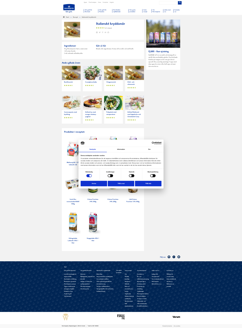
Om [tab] (149, 149)
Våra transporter (84, 289)
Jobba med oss (155, 270)
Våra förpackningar (85, 286)
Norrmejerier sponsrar (70, 284)
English (112, 2)
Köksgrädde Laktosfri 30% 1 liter (73, 241)
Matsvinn (82, 274)
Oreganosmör (111, 82)
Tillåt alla (148, 183)
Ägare (85, 2)
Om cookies (177, 326)
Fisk (126, 274)
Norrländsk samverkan (70, 281)
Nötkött (127, 284)
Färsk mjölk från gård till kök (104, 281)
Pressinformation (167, 326)
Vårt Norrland (67, 296)
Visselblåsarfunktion (142, 306)
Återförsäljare (92, 2)
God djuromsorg (101, 284)
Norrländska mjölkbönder (103, 270)
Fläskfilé (127, 276)
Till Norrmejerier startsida (69, 8)
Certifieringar (140, 291)
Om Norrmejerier (141, 270)
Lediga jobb (155, 274)
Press (99, 2)
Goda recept (128, 270)
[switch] (110, 175)
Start (65, 267)
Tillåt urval (121, 183)
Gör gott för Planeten (86, 270)
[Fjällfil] (121, 317)
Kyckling (127, 279)
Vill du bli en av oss (157, 284)
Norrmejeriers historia (143, 294)
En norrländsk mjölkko (103, 279)
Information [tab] (121, 149)
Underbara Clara (68, 291)
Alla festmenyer (129, 301)
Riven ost (127, 286)
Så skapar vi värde (142, 298)
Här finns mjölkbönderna (103, 286)
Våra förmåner (155, 276)
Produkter (105, 2)
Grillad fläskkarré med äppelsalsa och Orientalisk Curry (134, 114)
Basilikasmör (68, 82)
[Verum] (176, 317)
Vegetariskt (128, 294)
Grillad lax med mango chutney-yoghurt (90, 114)
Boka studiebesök (171, 279)
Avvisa (94, 183)
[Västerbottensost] (65, 317)
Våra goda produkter (119, 271)
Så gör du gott (67, 294)
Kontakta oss (140, 274)
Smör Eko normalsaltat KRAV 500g (73, 202)
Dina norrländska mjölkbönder (105, 276)
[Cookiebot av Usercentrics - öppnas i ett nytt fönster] (153, 143)
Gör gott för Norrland (69, 270)
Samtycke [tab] (92, 149)
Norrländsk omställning (70, 279)
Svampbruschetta (91, 82)
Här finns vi (169, 281)
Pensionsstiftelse (141, 296)
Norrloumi (127, 281)
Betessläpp (99, 274)
